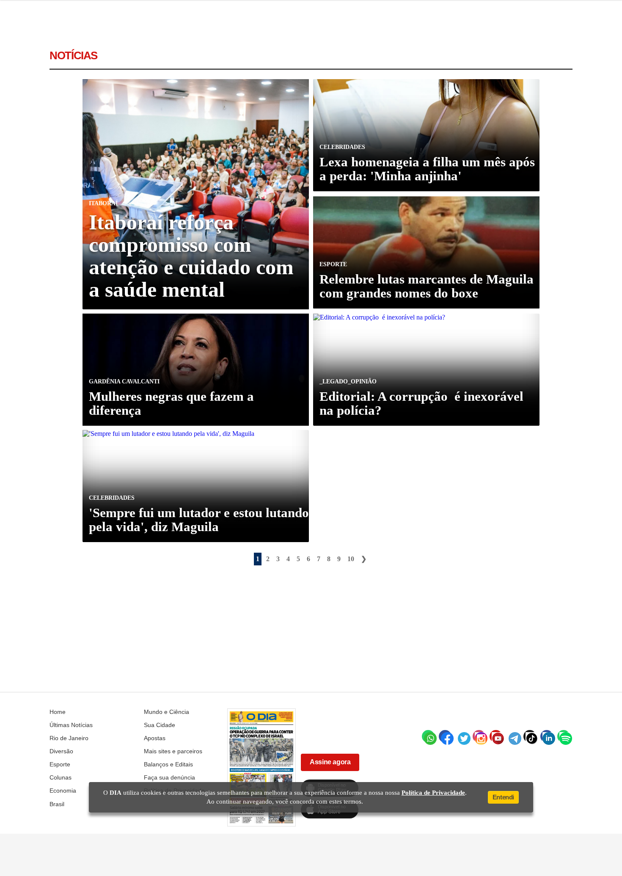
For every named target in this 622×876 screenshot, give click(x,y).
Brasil (57, 804)
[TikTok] (529, 736)
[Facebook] (445, 736)
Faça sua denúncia (169, 777)
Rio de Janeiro (69, 738)
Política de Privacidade (433, 792)
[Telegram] (512, 736)
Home (58, 711)
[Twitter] (462, 736)
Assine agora (330, 762)
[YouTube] (496, 736)
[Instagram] (479, 736)
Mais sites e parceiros (173, 751)
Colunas (61, 777)
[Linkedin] (546, 736)
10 (350, 558)
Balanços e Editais (168, 764)
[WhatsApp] (428, 736)
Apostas (154, 738)
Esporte (60, 764)
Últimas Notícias (71, 725)
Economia (63, 790)
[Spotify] (563, 736)
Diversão (61, 751)
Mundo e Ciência (166, 711)
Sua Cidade (159, 725)
